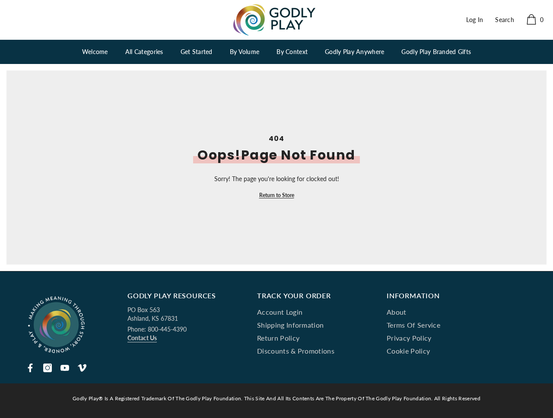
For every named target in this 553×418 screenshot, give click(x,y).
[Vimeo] (82, 367)
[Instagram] (47, 367)
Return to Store (276, 195)
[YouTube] (64, 367)
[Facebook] (30, 367)
